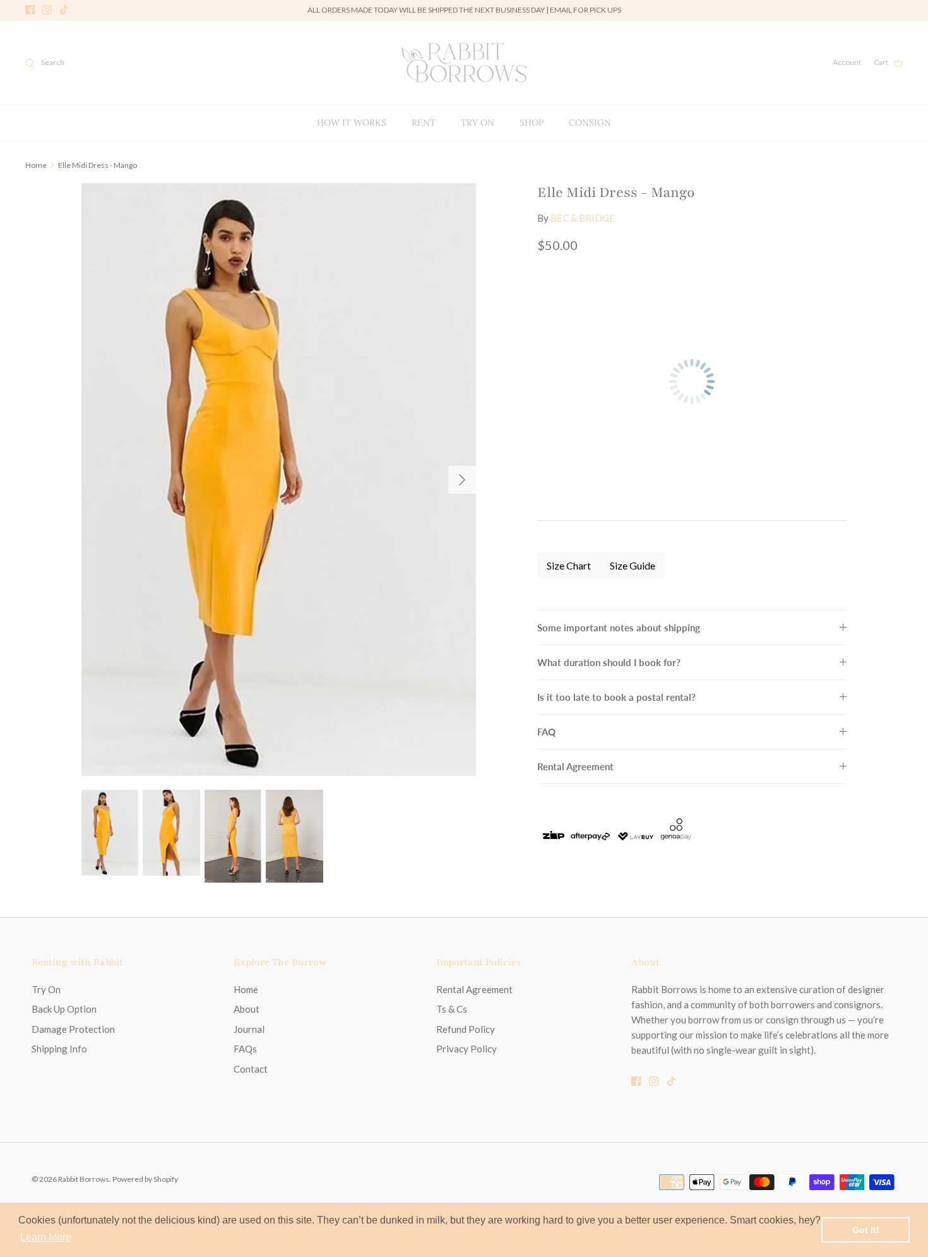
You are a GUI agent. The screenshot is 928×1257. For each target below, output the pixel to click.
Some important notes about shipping (618, 627)
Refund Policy (465, 1029)
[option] (279, 479)
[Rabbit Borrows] (464, 62)
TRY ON (477, 122)
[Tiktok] (64, 10)
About (246, 1009)
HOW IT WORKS (351, 122)
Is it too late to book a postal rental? (616, 697)
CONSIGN (590, 122)
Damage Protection (73, 1029)
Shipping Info (59, 1048)
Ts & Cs (451, 1009)
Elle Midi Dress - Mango (97, 164)
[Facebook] (30, 10)
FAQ (546, 731)
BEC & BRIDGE (582, 217)
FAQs (245, 1048)
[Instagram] (47, 10)
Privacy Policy (466, 1048)
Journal (249, 1029)
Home (36, 164)
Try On (46, 989)
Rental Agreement (575, 766)
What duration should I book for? (609, 662)
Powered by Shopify (145, 1179)
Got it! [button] (865, 1230)
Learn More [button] (45, 1237)
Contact (251, 1069)
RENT (424, 122)
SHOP (532, 122)
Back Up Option (64, 1009)
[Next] (462, 480)
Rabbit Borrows (83, 1179)
